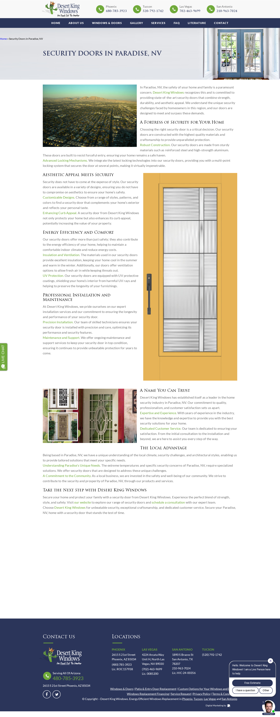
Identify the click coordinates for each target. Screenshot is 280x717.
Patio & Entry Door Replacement (155, 689)
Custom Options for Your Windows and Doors (207, 689)
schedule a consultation (168, 502)
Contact (221, 22)
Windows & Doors (107, 22)
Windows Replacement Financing (148, 694)
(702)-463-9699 (152, 669)
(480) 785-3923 (122, 664)
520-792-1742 (153, 11)
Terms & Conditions (224, 694)
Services (158, 22)
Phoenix (187, 699)
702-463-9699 (190, 11)
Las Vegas (210, 699)
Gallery (136, 22)
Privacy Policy (201, 694)
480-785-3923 (116, 11)
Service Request (181, 694)
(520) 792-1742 (212, 654)
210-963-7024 (226, 11)
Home (55, 22)
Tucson (198, 699)
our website (82, 502)
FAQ (177, 22)
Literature (197, 22)
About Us (76, 22)
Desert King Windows (168, 92)
